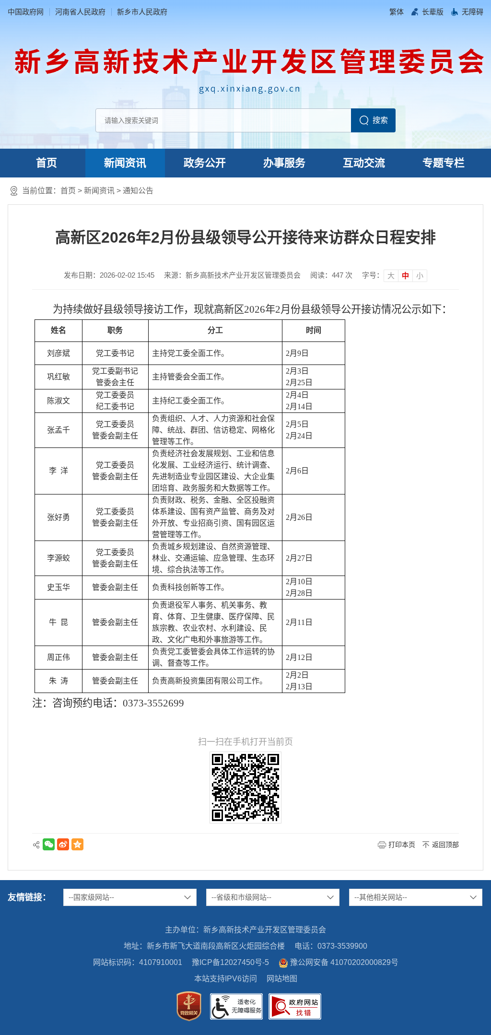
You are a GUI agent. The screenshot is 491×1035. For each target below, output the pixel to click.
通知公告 (138, 191)
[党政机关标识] (189, 1006)
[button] (433, 12)
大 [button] (391, 275)
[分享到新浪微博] (63, 844)
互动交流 (364, 163)
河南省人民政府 (80, 12)
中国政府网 (26, 12)
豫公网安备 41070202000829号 (344, 962)
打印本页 (401, 844)
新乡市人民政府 (142, 12)
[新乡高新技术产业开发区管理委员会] (249, 68)
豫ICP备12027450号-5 (230, 962)
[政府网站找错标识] (295, 1006)
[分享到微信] (49, 844)
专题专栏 (443, 163)
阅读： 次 (331, 275)
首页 (46, 163)
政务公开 (205, 163)
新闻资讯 (125, 163)
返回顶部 (445, 844)
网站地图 (282, 979)
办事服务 (284, 163)
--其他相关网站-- (380, 897)
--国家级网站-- (91, 897)
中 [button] (405, 275)
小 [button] (419, 275)
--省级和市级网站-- (241, 897)
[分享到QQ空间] (77, 844)
